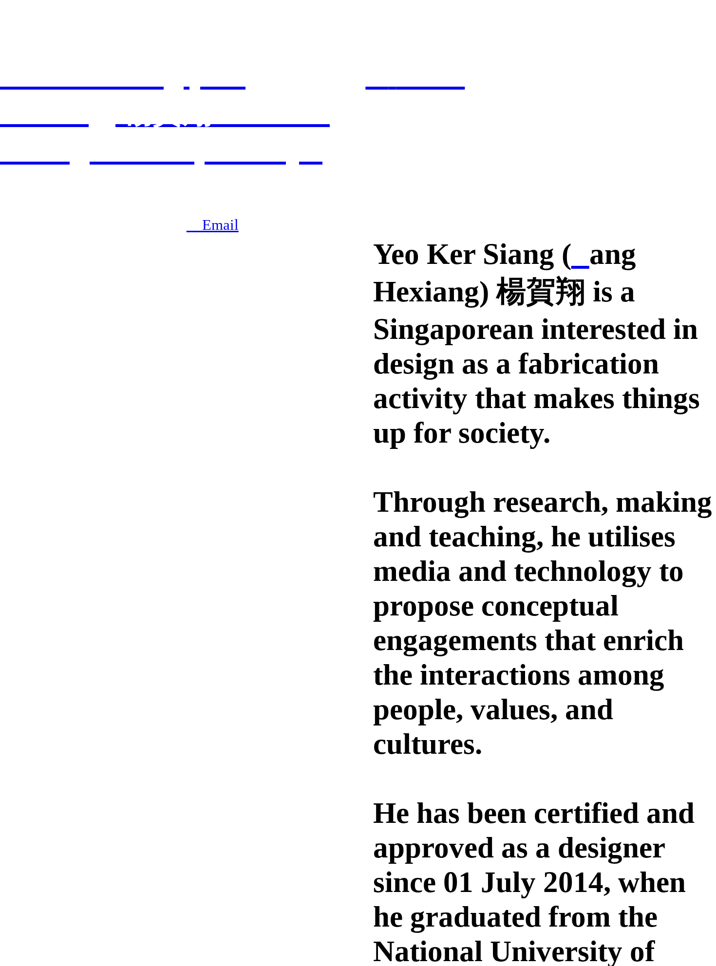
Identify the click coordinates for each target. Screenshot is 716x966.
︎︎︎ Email (213, 225)
